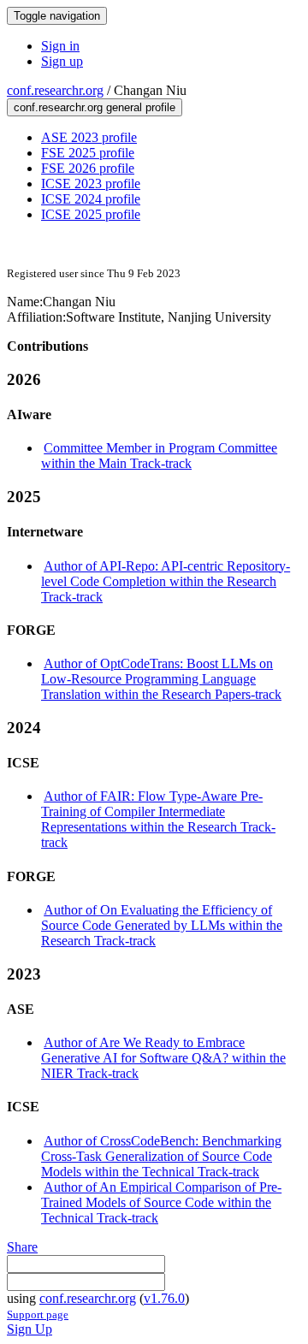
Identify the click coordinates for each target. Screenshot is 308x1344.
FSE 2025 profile (87, 152)
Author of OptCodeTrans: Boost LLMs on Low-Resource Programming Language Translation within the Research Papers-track (161, 679)
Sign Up (29, 1329)
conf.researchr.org (55, 90)
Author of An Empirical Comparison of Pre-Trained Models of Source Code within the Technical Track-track (161, 1202)
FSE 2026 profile (87, 168)
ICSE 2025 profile (90, 214)
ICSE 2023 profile (90, 183)
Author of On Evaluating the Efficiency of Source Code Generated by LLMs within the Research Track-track (161, 925)
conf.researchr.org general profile (94, 107)
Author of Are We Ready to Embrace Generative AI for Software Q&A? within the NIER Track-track (163, 1058)
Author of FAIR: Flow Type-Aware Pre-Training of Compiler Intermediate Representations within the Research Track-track (158, 819)
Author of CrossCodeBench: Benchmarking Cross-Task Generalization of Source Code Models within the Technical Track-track (161, 1156)
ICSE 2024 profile (90, 199)
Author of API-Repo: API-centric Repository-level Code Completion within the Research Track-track (165, 581)
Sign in (60, 45)
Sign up (62, 61)
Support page (37, 1314)
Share (22, 1247)
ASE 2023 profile (89, 137)
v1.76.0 (164, 1298)
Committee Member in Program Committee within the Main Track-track (159, 456)
